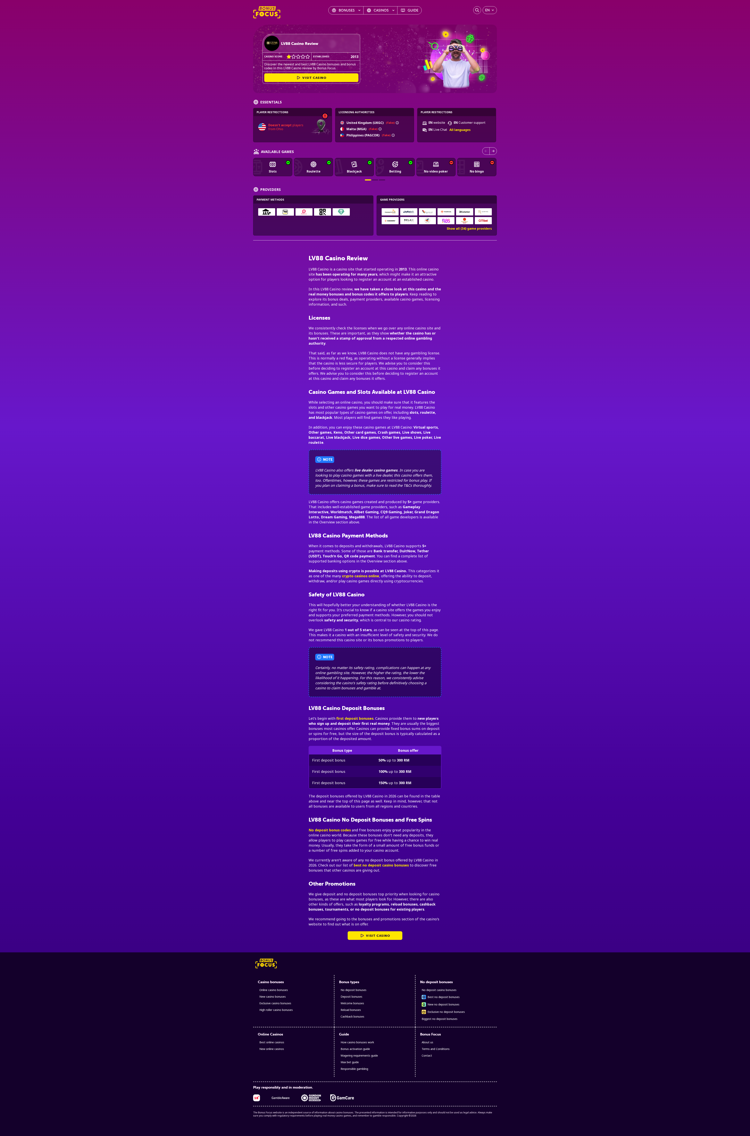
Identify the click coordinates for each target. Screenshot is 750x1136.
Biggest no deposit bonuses (439, 1019)
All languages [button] (460, 130)
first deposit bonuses (354, 718)
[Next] (493, 151)
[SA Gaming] (483, 211)
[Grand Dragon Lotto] (464, 220)
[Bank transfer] (266, 212)
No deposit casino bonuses (439, 990)
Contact (427, 1055)
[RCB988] (427, 220)
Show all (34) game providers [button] (469, 228)
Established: (321, 56)
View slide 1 (368, 180)
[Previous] (486, 151)
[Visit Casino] (271, 43)
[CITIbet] (483, 220)
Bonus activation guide (355, 1049)
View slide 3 (382, 180)
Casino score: (273, 56)
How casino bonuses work (357, 1042)
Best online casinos (271, 1042)
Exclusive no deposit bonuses (446, 1012)
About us (427, 1042)
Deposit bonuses (351, 996)
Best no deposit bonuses (444, 997)
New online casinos (271, 1049)
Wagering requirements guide (359, 1055)
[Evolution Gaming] (464, 211)
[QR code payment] (322, 212)
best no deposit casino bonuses (381, 865)
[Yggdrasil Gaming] (446, 211)
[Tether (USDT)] (341, 212)
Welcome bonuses (352, 1003)
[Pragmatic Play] (390, 211)
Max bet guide (350, 1062)
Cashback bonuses (352, 1016)
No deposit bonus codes (330, 830)
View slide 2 (375, 180)
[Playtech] (409, 211)
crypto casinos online (360, 576)
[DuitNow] (304, 212)
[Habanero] (390, 220)
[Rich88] (446, 220)
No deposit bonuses (353, 990)
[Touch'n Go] (285, 212)
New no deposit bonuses (443, 1004)
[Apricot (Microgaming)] (427, 211)
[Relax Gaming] (409, 220)
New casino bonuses (272, 996)
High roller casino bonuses (276, 1010)
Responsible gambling (354, 1069)
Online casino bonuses (273, 990)
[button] (397, 123)
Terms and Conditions (436, 1049)
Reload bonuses (351, 1010)
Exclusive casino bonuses (275, 1003)
